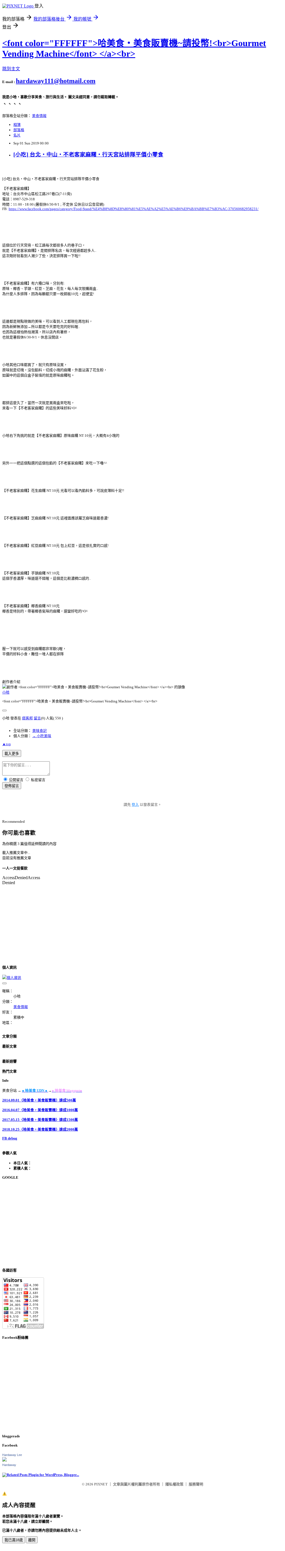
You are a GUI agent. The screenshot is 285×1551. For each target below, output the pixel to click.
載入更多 (11, 754)
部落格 (18, 130)
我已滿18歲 (13, 1540)
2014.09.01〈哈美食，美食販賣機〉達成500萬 (39, 1100)
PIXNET (101, 1484)
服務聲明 (196, 1484)
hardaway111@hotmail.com (55, 80)
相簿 (17, 125)
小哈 (5, 692)
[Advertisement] (142, 1224)
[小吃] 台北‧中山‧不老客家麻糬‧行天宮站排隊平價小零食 (88, 155)
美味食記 (39, 731)
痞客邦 (27, 718)
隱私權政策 (174, 1484)
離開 (31, 1540)
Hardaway (9, 1465)
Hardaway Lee (12, 1455)
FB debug (9, 1138)
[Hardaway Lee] (4, 1460)
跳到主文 (11, 68)
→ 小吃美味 (41, 736)
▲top (6, 744)
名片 (17, 135)
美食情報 (39, 116)
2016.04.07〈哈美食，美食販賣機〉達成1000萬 (40, 1110)
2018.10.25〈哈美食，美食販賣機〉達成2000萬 (40, 1129)
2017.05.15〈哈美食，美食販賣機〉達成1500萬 (40, 1120)
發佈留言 (11, 786)
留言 (37, 718)
